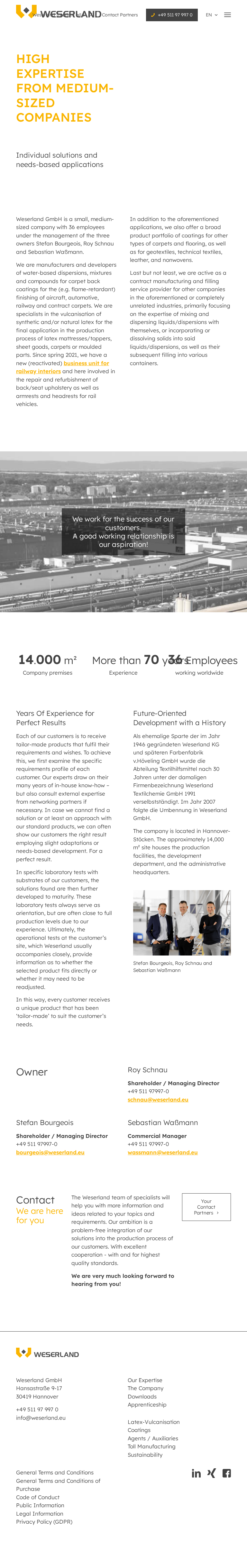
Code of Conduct (37, 1497)
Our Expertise (145, 1380)
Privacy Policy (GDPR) (44, 1521)
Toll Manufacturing (152, 1446)
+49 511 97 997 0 (175, 15)
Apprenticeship (147, 1404)
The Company (145, 1388)
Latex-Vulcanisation (154, 1421)
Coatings (139, 1430)
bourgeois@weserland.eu (50, 1152)
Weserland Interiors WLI (59, 15)
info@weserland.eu (41, 1417)
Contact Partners (120, 15)
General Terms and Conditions (55, 1472)
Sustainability (145, 1454)
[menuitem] (63, 15)
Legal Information (39, 1513)
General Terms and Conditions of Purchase (58, 1484)
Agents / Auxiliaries (153, 1438)
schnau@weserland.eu (158, 1099)
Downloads (142, 1396)
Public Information (40, 1505)
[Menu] (227, 14)
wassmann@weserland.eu (163, 1152)
